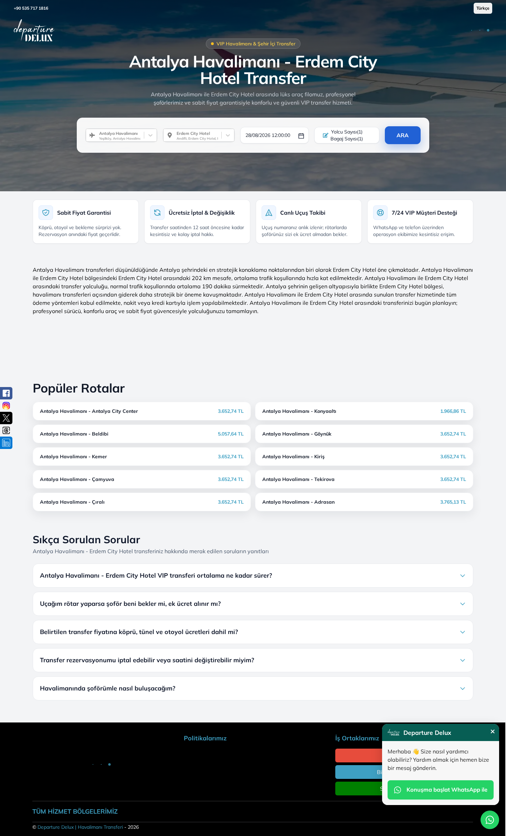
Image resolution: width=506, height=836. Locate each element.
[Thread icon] (6, 430)
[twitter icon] (6, 418)
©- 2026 (85, 827)
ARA (403, 135)
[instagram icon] (6, 405)
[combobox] (96, 135)
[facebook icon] (6, 393)
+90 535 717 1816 (31, 8)
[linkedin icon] (6, 443)
